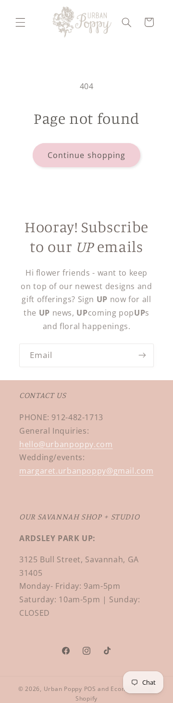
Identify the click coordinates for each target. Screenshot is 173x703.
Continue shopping (86, 155)
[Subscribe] (142, 355)
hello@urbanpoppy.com (66, 444)
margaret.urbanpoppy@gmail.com (86, 470)
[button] (20, 22)
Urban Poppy (63, 688)
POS (90, 688)
